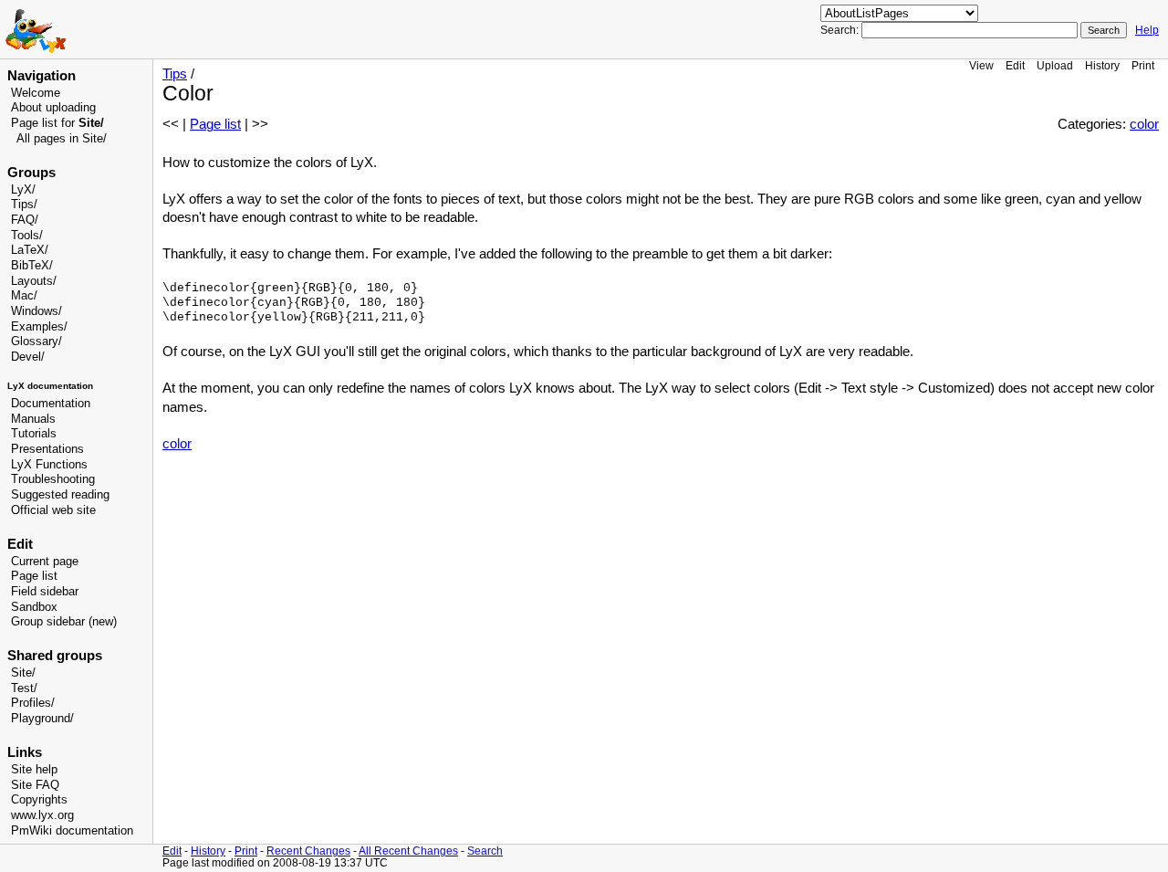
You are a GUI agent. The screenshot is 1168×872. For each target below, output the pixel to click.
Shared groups (54, 655)
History (1102, 65)
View (981, 65)
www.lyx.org (42, 815)
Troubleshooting (53, 479)
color (1144, 124)
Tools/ (27, 235)
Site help (34, 769)
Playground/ (42, 718)
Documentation (50, 403)
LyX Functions (49, 464)
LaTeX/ (29, 250)
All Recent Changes (408, 850)
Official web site (53, 510)
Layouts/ (34, 281)
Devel (26, 357)
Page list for (57, 123)
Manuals (33, 419)
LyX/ (23, 190)
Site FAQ (35, 785)
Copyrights (39, 799)
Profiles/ (33, 703)
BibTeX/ (32, 265)
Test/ (24, 688)
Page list (34, 576)
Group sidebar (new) (64, 621)
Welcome (35, 93)
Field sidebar (44, 591)
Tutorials (34, 433)
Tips (174, 74)
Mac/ (24, 295)
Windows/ (36, 311)
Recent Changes (308, 850)
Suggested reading (60, 495)
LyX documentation (50, 386)
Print (1143, 65)
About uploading (53, 107)
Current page (44, 561)
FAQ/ (24, 220)
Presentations (47, 449)
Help (1147, 30)
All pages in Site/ (61, 138)
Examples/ (39, 326)
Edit (1015, 65)
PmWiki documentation (72, 831)
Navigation (41, 75)
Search (485, 850)
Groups (31, 172)
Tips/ (24, 204)
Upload (1055, 65)
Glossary (34, 341)
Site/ (23, 673)
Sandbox (34, 607)
